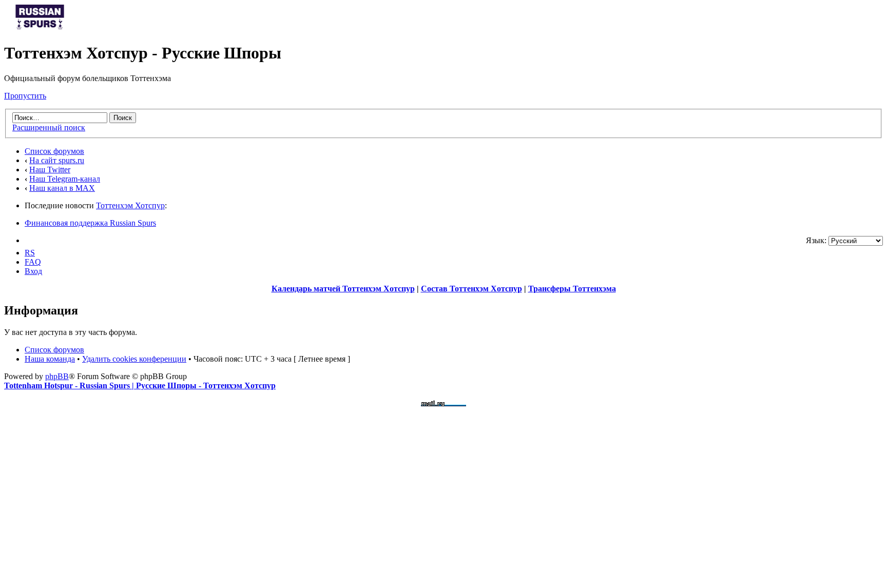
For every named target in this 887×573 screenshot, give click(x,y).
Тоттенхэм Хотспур (130, 205)
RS (30, 252)
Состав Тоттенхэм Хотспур (471, 288)
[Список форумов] (39, 28)
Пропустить (25, 95)
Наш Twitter (49, 169)
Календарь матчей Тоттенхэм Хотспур (343, 288)
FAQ (33, 262)
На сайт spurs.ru (56, 160)
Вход (33, 271)
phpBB (57, 376)
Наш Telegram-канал (64, 178)
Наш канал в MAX (62, 188)
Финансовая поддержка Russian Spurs (90, 223)
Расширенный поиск (48, 127)
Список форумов (54, 151)
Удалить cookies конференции (134, 358)
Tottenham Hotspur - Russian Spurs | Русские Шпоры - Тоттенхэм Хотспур (140, 385)
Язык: (816, 240)
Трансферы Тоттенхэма (572, 288)
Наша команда (50, 358)
